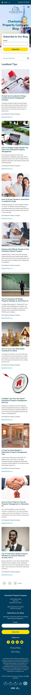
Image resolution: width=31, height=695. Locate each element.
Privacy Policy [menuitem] (15, 648)
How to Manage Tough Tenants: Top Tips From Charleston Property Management (15, 150)
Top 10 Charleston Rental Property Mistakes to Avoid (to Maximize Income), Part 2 (15, 556)
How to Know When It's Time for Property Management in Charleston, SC (15, 504)
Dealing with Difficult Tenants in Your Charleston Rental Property (15, 250)
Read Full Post (6, 70)
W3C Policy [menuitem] (15, 652)
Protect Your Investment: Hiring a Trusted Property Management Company (14, 98)
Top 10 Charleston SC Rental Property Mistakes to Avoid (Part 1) (15, 300)
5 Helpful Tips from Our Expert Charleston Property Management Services (14, 401)
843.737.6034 (19, 607)
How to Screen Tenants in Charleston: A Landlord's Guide (15, 200)
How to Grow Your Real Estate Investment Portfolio (13, 350)
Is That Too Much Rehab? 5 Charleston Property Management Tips (14, 452)
